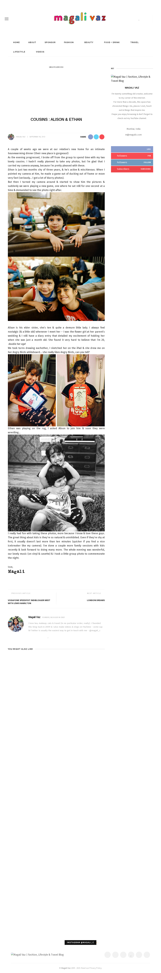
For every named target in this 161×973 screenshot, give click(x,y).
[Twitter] (129, 19)
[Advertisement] (56, 93)
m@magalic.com (133, 134)
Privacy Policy (95, 968)
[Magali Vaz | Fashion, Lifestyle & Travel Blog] (37, 954)
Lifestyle (19, 52)
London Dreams (96, 600)
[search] (155, 19)
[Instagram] (144, 19)
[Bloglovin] (139, 19)
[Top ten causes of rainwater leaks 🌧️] (23, 773)
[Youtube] (149, 19)
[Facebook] (123, 19)
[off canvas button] (6, 19)
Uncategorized (56, 67)
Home (16, 42)
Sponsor (50, 42)
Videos (39, 52)
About (32, 42)
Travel (134, 42)
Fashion (68, 42)
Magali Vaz (20, 137)
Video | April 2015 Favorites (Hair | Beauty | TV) (89, 660)
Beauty (88, 42)
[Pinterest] (134, 19)
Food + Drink (111, 42)
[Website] (29, 637)
